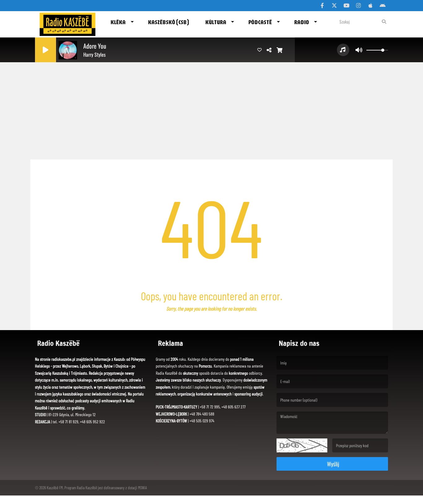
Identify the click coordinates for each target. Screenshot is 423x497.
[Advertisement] (211, 108)
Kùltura (215, 22)
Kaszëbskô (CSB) (168, 22)
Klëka (118, 22)
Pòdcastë (260, 22)
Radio (301, 22)
